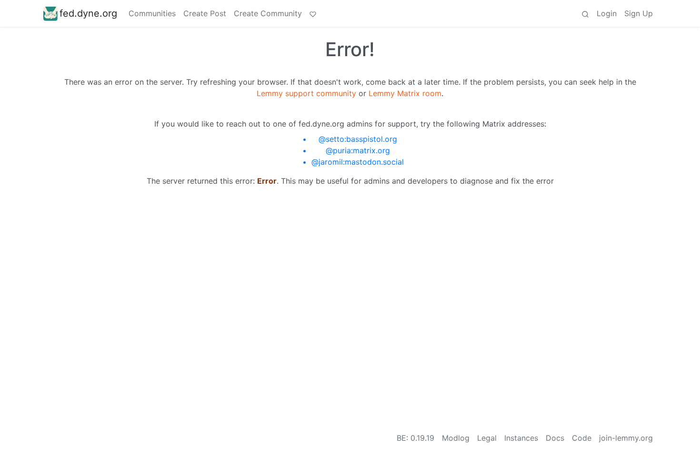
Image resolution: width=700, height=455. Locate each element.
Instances (521, 438)
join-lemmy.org (626, 438)
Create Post (204, 13)
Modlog (456, 438)
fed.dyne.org (88, 13)
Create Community (268, 13)
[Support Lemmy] (313, 13)
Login (607, 13)
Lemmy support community (306, 93)
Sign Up (638, 13)
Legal (487, 438)
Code (581, 438)
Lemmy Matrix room (405, 93)
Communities (152, 13)
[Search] (585, 13)
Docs (555, 438)
